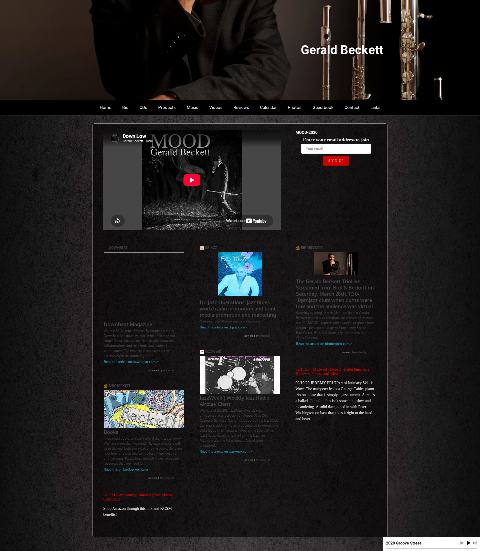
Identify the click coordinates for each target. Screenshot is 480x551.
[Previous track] (462, 543)
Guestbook (323, 107)
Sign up (336, 161)
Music (192, 107)
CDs (143, 107)
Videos (215, 107)
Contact (352, 107)
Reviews (241, 107)
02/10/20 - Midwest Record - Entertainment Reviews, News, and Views (332, 371)
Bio (125, 107)
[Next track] (474, 543)
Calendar (268, 107)
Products (167, 107)
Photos (295, 107)
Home (105, 107)
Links (375, 107)
